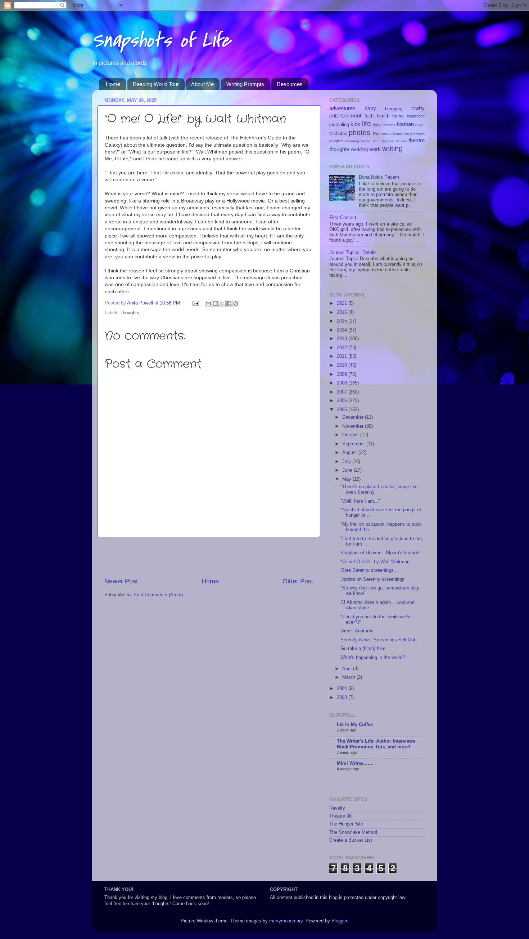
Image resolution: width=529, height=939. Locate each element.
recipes (388, 141)
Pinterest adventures (391, 134)
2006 (342, 400)
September (354, 443)
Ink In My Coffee (355, 724)
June (348, 470)
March (349, 677)
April (347, 668)
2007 (342, 392)
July (347, 461)
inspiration (416, 116)
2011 (342, 356)
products (417, 134)
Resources (290, 84)
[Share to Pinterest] (235, 303)
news (420, 125)
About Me (202, 84)
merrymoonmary (286, 921)
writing (392, 148)
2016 (342, 312)
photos (359, 133)
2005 (342, 409)
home (398, 116)
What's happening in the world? (372, 657)
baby (370, 108)
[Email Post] (195, 303)
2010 (342, 365)
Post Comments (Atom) (158, 594)
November (353, 426)
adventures (342, 108)
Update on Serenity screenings (372, 579)
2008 (342, 383)
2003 (342, 697)
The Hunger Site (346, 824)
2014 (342, 330)
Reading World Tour (156, 84)
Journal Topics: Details (353, 252)
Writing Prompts (245, 84)
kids (355, 124)
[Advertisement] (209, 557)
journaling (339, 124)
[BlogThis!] (215, 303)
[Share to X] (222, 303)
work (375, 149)
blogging (393, 108)
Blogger (339, 921)
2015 (342, 321)
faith (369, 116)
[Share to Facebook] (228, 303)
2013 (342, 338)
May (347, 479)
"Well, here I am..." (360, 501)
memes (389, 125)
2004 (342, 688)
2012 (342, 347)
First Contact (342, 217)
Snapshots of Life (161, 40)
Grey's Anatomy (357, 630)
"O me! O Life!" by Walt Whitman (375, 561)
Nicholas (338, 133)
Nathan (405, 124)
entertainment (345, 115)
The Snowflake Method (353, 832)
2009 (342, 374)
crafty (418, 108)
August (350, 452)
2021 (342, 303)
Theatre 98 (340, 816)
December (353, 417)
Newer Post (121, 581)
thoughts (130, 312)
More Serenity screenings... (369, 570)
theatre (416, 140)
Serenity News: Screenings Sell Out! (378, 639)
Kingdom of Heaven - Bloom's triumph (379, 552)
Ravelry (337, 808)
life (366, 124)
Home (113, 84)
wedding (359, 149)
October (351, 434)
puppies (336, 141)
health (383, 116)
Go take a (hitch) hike (362, 648)
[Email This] (208, 303)
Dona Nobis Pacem (379, 177)
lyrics (378, 125)
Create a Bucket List (350, 840)
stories (400, 141)
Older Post (297, 581)
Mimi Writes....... (355, 763)
